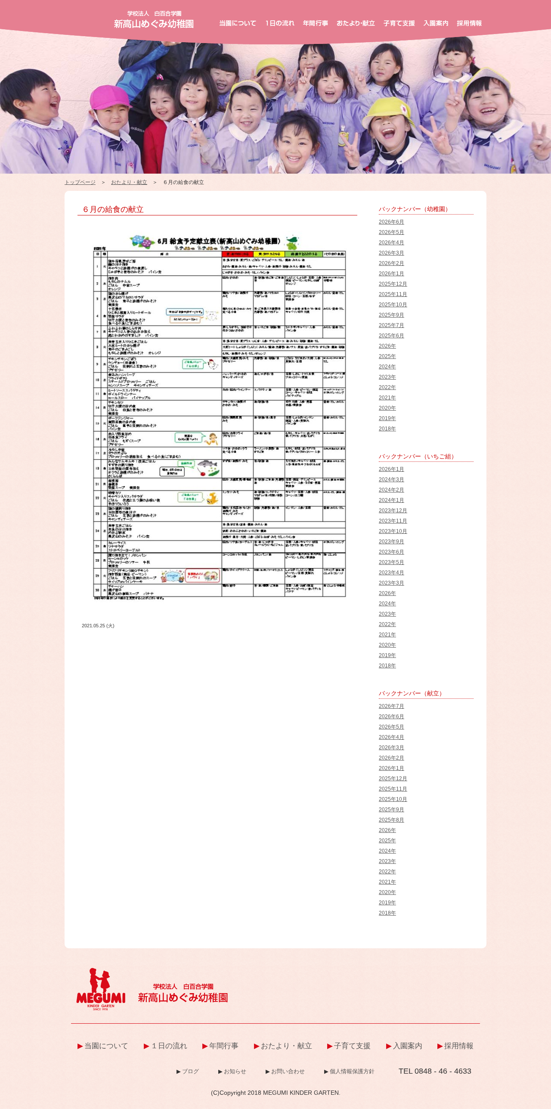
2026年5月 (391, 232)
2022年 (387, 387)
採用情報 (459, 1046)
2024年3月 (391, 480)
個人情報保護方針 (352, 1071)
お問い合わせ (288, 1071)
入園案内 (407, 1046)
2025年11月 (393, 294)
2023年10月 (393, 531)
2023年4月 (391, 573)
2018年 (387, 429)
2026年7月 (391, 706)
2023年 (387, 377)
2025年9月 (391, 315)
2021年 (387, 398)
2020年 (387, 408)
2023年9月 (391, 542)
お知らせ (235, 1071)
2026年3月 (391, 253)
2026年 (387, 346)
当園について (106, 1046)
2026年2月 (391, 263)
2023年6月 (391, 552)
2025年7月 (391, 325)
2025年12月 (393, 284)
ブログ (190, 1071)
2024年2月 (391, 490)
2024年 (387, 367)
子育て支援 (352, 1046)
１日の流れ (169, 1046)
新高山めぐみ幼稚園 (154, 19)
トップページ (80, 182)
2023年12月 (393, 511)
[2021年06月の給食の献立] (219, 229)
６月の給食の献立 (113, 209)
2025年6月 (391, 336)
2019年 (387, 418)
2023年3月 (391, 583)
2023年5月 (391, 562)
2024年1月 (391, 500)
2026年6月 (391, 222)
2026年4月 (391, 243)
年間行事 (223, 1046)
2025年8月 (391, 820)
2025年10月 (393, 305)
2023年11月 (393, 521)
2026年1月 (391, 274)
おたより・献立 (129, 182)
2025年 (387, 356)
